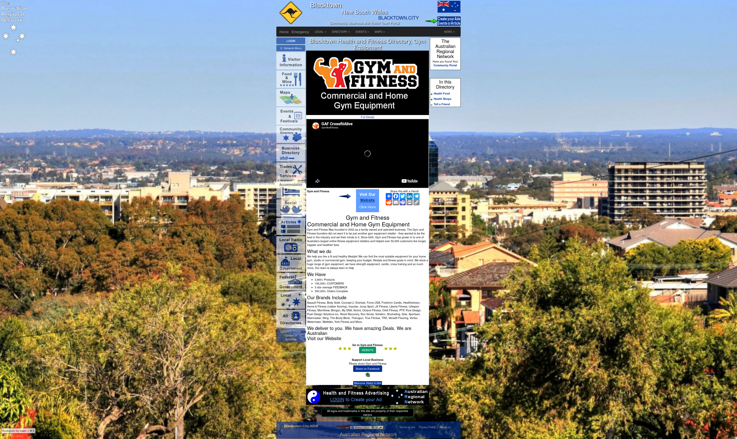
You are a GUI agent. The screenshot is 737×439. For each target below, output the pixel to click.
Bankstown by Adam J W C (18, 430)
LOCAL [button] (319, 32)
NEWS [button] (448, 32)
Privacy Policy (427, 427)
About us (445, 427)
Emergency (300, 31)
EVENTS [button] (361, 32)
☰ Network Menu (291, 48)
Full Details (367, 117)
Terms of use (407, 427)
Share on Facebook (368, 369)
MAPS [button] (379, 32)
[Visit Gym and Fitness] (367, 200)
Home (284, 31)
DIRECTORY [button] (340, 32)
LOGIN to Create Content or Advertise (291, 335)
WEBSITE (367, 350)
